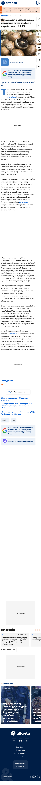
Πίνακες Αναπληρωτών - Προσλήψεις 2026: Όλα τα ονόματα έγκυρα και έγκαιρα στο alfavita (16, 406)
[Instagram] (20, 741)
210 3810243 (20, 766)
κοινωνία (10, 683)
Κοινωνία (4, 15)
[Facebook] (39, 34)
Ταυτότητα (20, 756)
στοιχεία (13, 334)
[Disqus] (20, 476)
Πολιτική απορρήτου (20, 753)
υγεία (13, 420)
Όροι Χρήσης (20, 747)
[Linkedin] (39, 47)
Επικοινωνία (20, 750)
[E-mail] (39, 66)
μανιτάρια (11, 97)
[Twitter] (39, 40)
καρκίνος (5, 420)
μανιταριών (24, 202)
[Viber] (39, 53)
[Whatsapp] (39, 60)
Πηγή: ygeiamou (7, 381)
